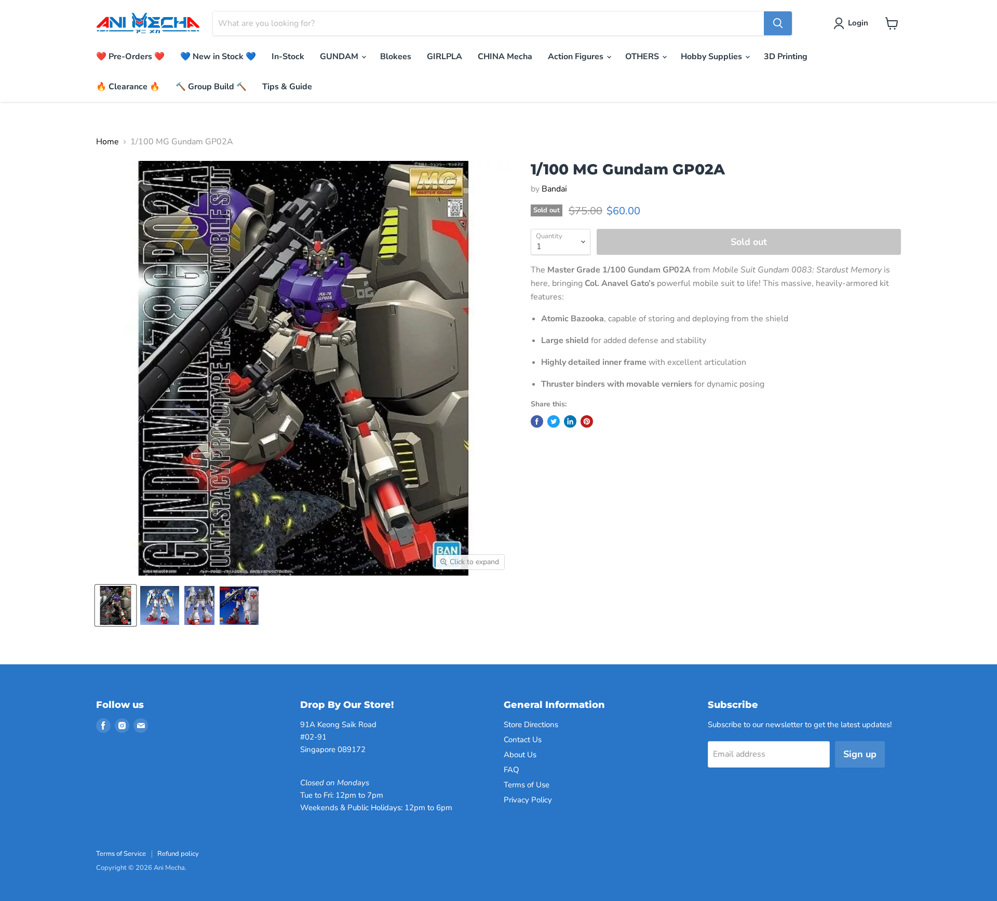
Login (858, 23)
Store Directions (531, 724)
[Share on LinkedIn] (570, 421)
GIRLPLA (444, 56)
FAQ (511, 770)
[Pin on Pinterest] (587, 421)
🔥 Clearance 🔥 (128, 86)
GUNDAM (340, 56)
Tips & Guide (287, 86)
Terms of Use (526, 785)
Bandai (554, 189)
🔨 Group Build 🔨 (211, 86)
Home (107, 141)
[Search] (778, 23)
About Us (520, 754)
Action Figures (576, 56)
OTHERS (643, 56)
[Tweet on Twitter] (553, 421)
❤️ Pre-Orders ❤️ (130, 56)
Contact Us (523, 739)
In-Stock (288, 56)
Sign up (860, 754)
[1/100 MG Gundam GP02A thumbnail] (115, 605)
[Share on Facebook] (537, 421)
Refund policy (178, 853)
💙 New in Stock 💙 (218, 56)
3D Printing (785, 56)
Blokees (395, 56)
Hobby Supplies (712, 56)
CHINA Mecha (505, 56)
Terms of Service (121, 853)
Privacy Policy (528, 800)
